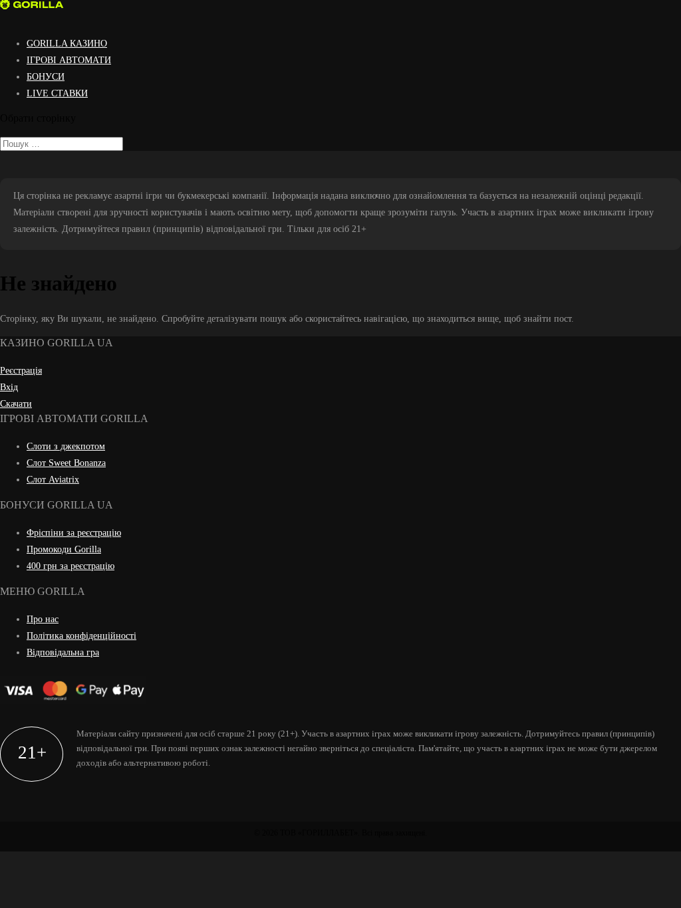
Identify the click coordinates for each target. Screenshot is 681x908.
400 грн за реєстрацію (70, 566)
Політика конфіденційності (81, 636)
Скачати (16, 404)
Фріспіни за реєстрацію (74, 533)
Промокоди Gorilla (64, 549)
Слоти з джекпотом (66, 446)
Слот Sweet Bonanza (66, 463)
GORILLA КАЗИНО (67, 44)
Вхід (9, 387)
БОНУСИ (46, 77)
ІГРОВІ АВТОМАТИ (69, 60)
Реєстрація (21, 371)
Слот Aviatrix (53, 480)
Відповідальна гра (63, 652)
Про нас (43, 619)
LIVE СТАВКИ (57, 93)
